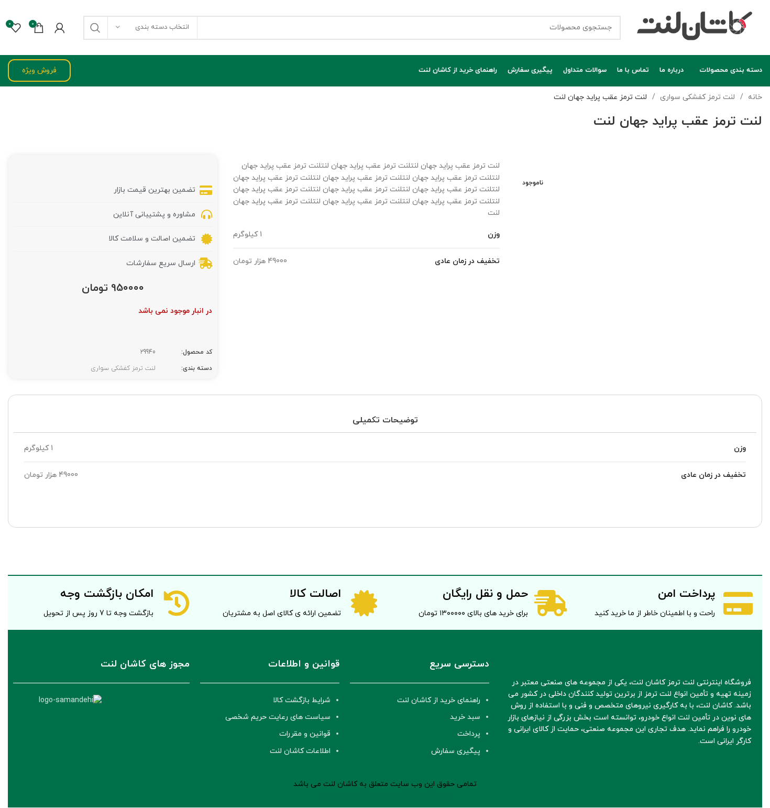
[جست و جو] (95, 28)
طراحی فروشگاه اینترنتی (412, 795)
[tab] (384, 420)
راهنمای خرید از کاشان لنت (438, 700)
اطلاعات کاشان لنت (300, 751)
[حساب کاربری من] (59, 27)
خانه (754, 97)
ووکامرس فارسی (346, 795)
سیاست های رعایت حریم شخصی (278, 717)
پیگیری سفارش (455, 751)
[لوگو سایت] (696, 27)
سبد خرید (465, 717)
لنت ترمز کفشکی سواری (696, 97)
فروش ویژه (39, 70)
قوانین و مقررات (305, 734)
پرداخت (468, 734)
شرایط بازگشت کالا (302, 700)
